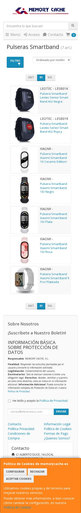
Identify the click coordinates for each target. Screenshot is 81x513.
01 (41, 77)
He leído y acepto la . (40, 401)
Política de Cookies (17, 507)
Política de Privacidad (19, 391)
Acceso (33, 34)
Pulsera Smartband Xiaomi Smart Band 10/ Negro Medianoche (53, 189)
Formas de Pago (56, 433)
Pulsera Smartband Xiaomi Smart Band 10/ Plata (53, 218)
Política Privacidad (21, 429)
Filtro (15, 61)
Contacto (55, 34)
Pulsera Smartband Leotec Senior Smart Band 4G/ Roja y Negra (54, 129)
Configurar (15, 472)
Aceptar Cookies (18, 479)
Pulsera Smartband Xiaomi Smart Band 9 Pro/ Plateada (54, 278)
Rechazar (37, 472)
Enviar (61, 411)
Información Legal (57, 424)
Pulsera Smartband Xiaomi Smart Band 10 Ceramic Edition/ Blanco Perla (53, 159)
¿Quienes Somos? (57, 438)
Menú (14, 34)
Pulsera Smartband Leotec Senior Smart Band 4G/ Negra (54, 97)
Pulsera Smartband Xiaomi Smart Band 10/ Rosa (53, 248)
